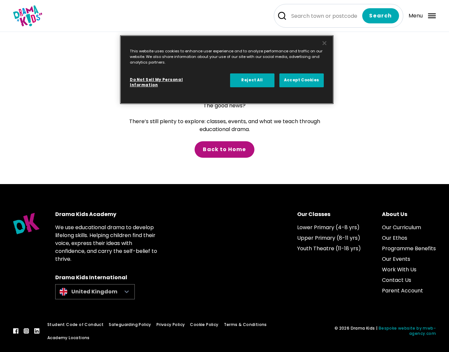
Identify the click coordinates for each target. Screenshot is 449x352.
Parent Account (402, 290)
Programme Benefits (409, 248)
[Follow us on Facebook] (15, 331)
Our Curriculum (401, 227)
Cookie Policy (204, 324)
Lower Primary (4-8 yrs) (328, 227)
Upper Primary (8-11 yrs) (328, 238)
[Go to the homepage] (27, 15)
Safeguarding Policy (130, 324)
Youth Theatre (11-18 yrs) (329, 248)
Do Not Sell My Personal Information (156, 82)
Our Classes (313, 214)
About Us (394, 214)
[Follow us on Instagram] (26, 331)
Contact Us (396, 280)
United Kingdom (94, 291)
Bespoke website (397, 328)
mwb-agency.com (422, 330)
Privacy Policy (170, 324)
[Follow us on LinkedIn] (36, 331)
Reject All (252, 80)
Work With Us (399, 269)
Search (380, 15)
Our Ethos (394, 238)
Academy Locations (68, 337)
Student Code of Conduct (75, 324)
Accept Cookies (301, 80)
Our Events (396, 259)
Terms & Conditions (245, 324)
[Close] (324, 43)
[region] (227, 69)
